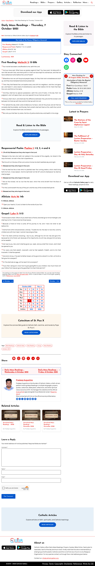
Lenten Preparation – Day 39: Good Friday (83, 167)
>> (91, 76)
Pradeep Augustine (24, 380)
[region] (79, 89)
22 (37, 303)
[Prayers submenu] (54, 2)
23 (37, 306)
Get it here (79, 103)
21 (37, 300)
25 (42, 292)
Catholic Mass (20, 345)
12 (33, 295)
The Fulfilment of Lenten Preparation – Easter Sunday (83, 138)
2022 (39, 309)
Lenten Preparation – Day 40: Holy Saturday (84, 153)
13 (33, 298)
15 (33, 303)
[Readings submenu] (38, 2)
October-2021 (26, 286)
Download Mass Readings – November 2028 (49, 424)
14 (33, 300)
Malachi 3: (23, 62)
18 (37, 292)
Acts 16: (15, 197)
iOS (23, 392)
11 (33, 292)
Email (3, 477)
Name (3, 469)
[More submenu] (88, 2)
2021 (31, 309)
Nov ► (39, 286)
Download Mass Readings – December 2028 (28, 424)
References (10, 276)
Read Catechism (31, 332)
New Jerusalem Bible (22, 274)
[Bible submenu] (45, 2)
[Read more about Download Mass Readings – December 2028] (31, 420)
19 (37, 295)
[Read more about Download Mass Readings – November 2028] (51, 420)
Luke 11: (14, 214)
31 (25, 289)
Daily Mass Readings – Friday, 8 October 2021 (48, 371)
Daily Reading (31, 345)
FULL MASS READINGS (79, 98)
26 (42, 295)
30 (42, 306)
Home (3, 20)
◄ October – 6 (8, 281)
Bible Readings (10, 345)
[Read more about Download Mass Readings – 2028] (11, 420)
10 (33, 289)
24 (42, 289)
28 (42, 300)
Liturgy (39, 345)
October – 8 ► (54, 281)
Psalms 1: (29, 148)
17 (37, 289)
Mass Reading (10, 20)
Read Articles (47, 525)
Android (18, 392)
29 (42, 303)
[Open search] (92, 2)
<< (66, 76)
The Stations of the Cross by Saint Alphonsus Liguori (82, 122)
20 (37, 298)
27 (42, 298)
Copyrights (16, 276)
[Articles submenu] (71, 2)
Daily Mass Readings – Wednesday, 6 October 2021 (16, 371)
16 (33, 306)
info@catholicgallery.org (50, 558)
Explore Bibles (31, 135)
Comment (4, 447)
